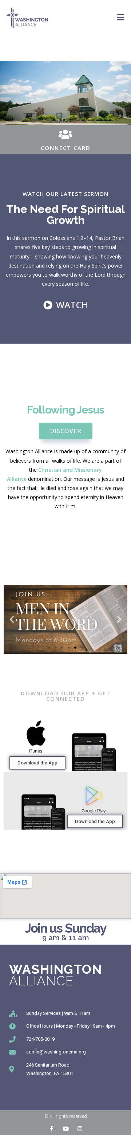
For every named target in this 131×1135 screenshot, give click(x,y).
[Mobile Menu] (120, 17)
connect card (66, 147)
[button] (49, 647)
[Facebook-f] (51, 1128)
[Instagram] (80, 1128)
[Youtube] (65, 1128)
